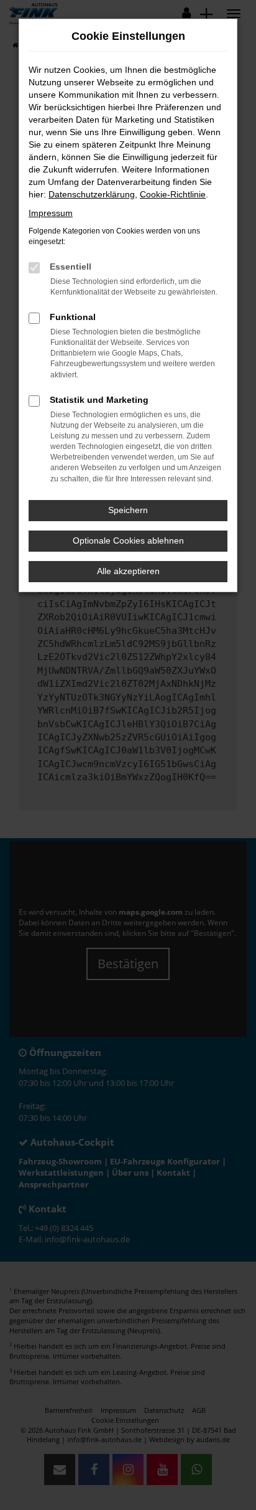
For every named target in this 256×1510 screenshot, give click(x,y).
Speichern (128, 510)
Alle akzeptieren (128, 571)
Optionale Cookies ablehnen (128, 540)
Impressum (51, 213)
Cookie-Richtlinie (173, 194)
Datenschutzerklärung (91, 194)
